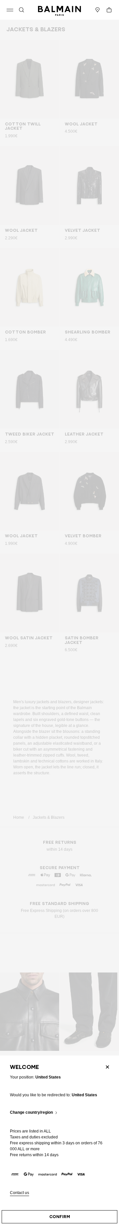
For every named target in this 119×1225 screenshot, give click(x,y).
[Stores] (97, 10)
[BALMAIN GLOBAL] (59, 10)
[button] (21, 10)
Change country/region (31, 1112)
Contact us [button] (19, 1193)
